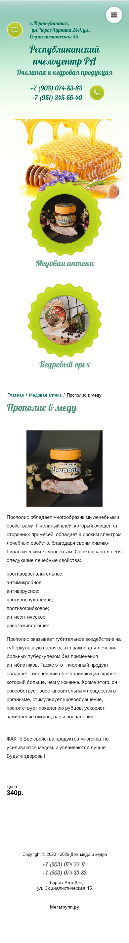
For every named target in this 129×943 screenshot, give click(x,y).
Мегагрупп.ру (64, 907)
